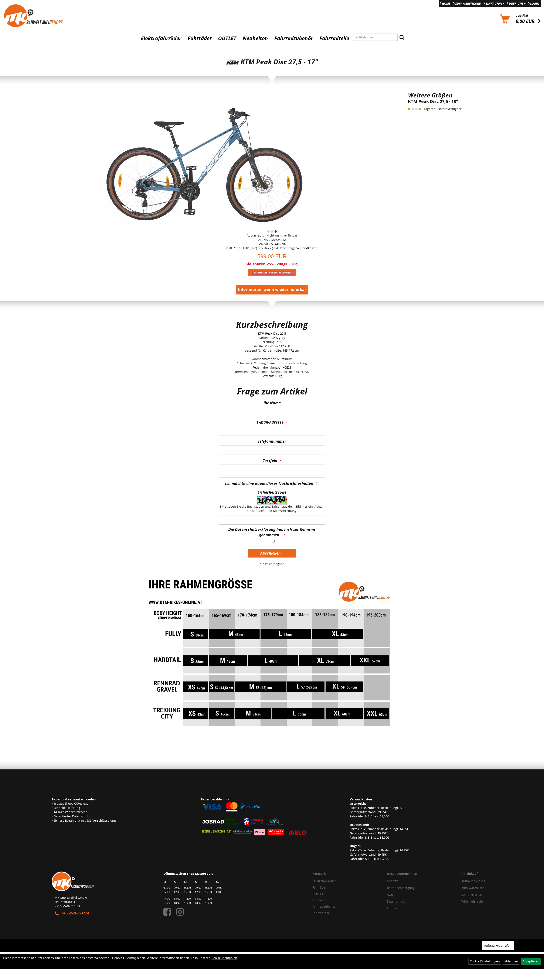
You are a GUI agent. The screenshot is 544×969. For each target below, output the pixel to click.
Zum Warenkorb (468, 3)
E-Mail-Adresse (270, 422)
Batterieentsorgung (401, 888)
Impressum (395, 908)
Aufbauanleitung (473, 881)
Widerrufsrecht (472, 901)
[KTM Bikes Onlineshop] (68, 15)
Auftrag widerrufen (497, 946)
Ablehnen (511, 961)
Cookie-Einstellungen (485, 961)
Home (446, 3)
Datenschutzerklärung (255, 529)
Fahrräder (200, 38)
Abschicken (270, 553)
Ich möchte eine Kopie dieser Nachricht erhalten (269, 483)
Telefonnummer (272, 441)
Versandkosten (306, 248)
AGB (390, 895)
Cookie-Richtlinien (224, 958)
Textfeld (270, 460)
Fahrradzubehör (293, 38)
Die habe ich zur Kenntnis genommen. (272, 532)
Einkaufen (494, 3)
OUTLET (227, 38)
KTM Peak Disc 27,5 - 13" (433, 101)
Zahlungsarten (471, 895)
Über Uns (516, 3)
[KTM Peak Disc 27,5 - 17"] (204, 160)
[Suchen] (401, 37)
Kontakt (392, 881)
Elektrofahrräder (161, 38)
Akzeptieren (531, 961)
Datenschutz (396, 901)
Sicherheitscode (272, 492)
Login (534, 3)
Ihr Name (272, 402)
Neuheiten (255, 38)
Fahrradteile (334, 38)
